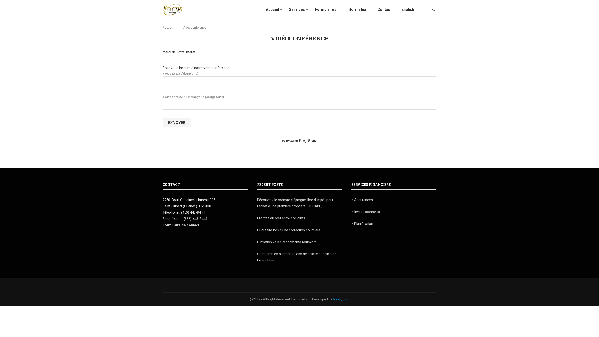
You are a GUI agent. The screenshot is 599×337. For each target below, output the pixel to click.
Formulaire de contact (181, 225)
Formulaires (325, 9)
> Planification (362, 224)
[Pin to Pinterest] (309, 141)
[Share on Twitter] (304, 141)
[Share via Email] (314, 141)
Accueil (272, 9)
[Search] (434, 9)
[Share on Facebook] (300, 141)
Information (357, 9)
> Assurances (362, 200)
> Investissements (365, 212)
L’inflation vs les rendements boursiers (287, 242)
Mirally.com (341, 299)
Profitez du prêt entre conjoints (281, 218)
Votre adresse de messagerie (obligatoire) (193, 97)
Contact (384, 9)
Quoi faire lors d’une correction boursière (288, 230)
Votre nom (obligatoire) (180, 73)
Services (297, 9)
